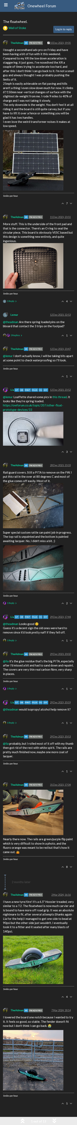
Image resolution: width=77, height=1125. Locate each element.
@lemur (8, 356)
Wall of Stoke (17, 28)
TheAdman (16, 42)
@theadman (10, 322)
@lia (6, 661)
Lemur (14, 314)
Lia (12, 389)
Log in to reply (63, 29)
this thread (60, 397)
